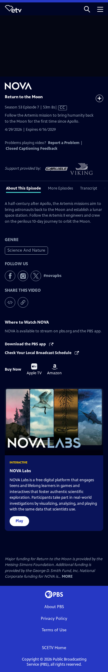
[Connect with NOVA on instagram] (23, 276)
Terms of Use (54, 630)
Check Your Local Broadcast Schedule (38, 352)
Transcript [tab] (88, 188)
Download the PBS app (26, 344)
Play (19, 521)
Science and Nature (26, 250)
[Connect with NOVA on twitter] (36, 276)
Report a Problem (64, 142)
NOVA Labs (20, 470)
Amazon (54, 369)
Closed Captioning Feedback (31, 148)
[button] (87, 8)
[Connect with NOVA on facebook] (10, 276)
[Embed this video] (10, 302)
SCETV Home (54, 647)
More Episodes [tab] (60, 188)
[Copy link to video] (23, 302)
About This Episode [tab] (23, 188)
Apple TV (34, 369)
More (67, 576)
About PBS (54, 606)
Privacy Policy (54, 618)
